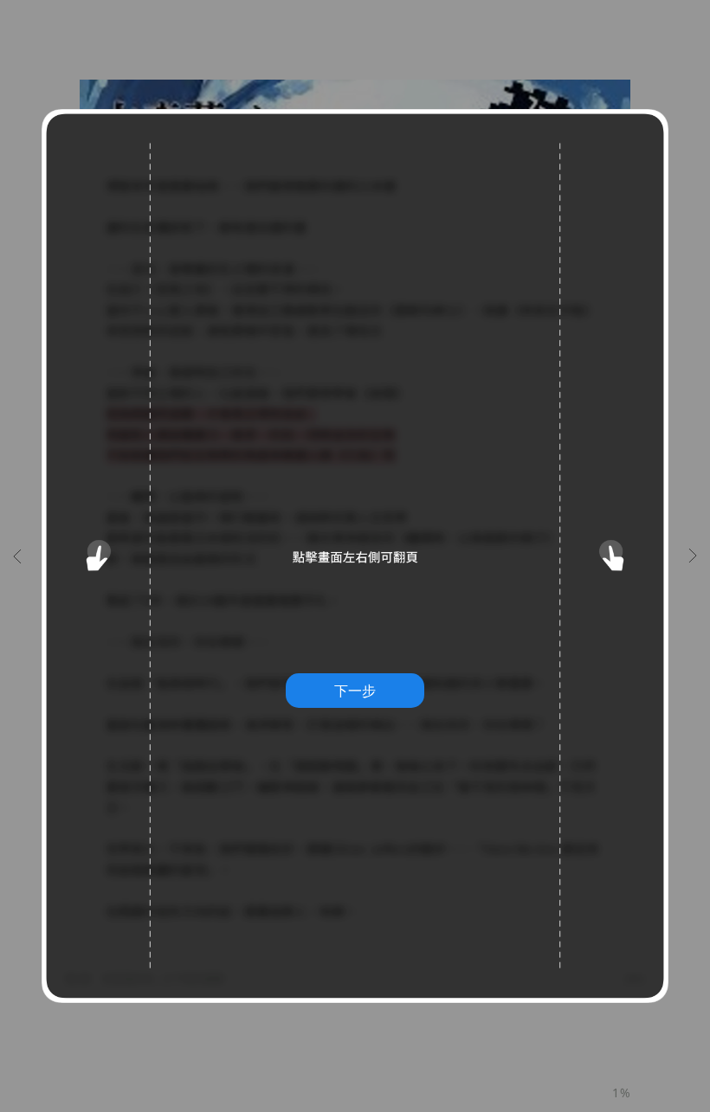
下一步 (355, 690)
